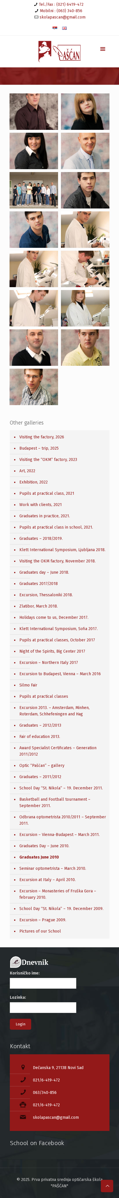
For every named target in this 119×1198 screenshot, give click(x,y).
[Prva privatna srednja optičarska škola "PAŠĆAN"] (59, 51)
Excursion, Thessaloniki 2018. (46, 594)
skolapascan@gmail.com (62, 17)
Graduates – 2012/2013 (40, 725)
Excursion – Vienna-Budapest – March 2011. (59, 834)
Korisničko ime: (25, 973)
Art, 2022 (27, 470)
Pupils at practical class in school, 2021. (56, 527)
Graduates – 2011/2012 (40, 776)
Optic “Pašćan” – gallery (41, 765)
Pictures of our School (40, 931)
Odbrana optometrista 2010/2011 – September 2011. (62, 820)
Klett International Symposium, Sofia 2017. (58, 628)
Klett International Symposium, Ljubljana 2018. (62, 549)
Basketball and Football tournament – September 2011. (54, 802)
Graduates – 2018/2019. (41, 538)
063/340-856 (45, 1092)
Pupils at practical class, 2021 (46, 493)
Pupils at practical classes (43, 696)
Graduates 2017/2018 (38, 583)
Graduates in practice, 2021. (44, 516)
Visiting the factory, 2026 (41, 437)
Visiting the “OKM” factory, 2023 (48, 459)
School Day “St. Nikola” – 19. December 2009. (61, 908)
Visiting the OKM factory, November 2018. (57, 561)
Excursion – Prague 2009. (42, 920)
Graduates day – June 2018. (44, 572)
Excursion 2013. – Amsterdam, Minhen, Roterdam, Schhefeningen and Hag (54, 711)
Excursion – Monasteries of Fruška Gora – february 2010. (57, 894)
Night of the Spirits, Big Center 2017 (52, 651)
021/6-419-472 (46, 1080)
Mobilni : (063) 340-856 (61, 10)
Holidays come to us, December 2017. (53, 617)
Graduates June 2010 (39, 857)
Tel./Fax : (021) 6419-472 (61, 4)
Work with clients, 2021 (40, 504)
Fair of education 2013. (39, 736)
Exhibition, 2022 (33, 482)
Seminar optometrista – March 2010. (52, 868)
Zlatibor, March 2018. (38, 606)
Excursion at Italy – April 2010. (47, 879)
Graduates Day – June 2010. (44, 845)
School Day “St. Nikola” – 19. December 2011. (61, 788)
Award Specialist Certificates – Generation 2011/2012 (57, 751)
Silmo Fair (28, 685)
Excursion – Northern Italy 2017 (48, 662)
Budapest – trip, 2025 (39, 448)
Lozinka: (18, 997)
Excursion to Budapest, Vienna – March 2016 (60, 673)
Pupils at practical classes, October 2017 (57, 640)
